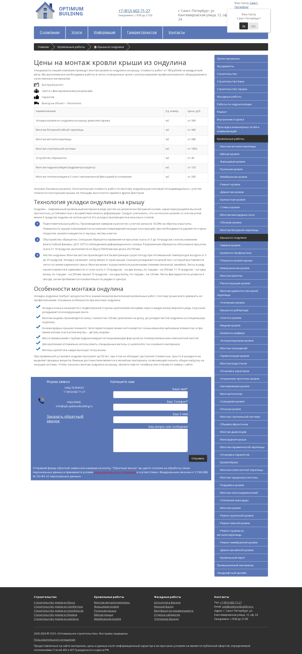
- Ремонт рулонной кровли (235, 515)
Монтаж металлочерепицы (112, 602)
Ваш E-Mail (180, 414)
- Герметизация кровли (233, 356)
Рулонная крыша (105, 610)
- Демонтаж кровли (230, 192)
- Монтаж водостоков (232, 363)
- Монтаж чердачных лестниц (237, 477)
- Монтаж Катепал (229, 394)
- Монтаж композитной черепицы (240, 470)
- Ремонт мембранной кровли (237, 542)
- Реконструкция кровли (233, 283)
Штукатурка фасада (167, 602)
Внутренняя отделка (230, 119)
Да (243, 26)
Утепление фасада (166, 619)
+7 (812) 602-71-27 (134, 10)
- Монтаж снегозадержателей (237, 493)
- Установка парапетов (233, 454)
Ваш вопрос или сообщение (168, 427)
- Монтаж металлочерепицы (236, 146)
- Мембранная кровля (232, 177)
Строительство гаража (232, 89)
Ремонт (222, 112)
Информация (104, 32)
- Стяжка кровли (228, 207)
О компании (50, 32)
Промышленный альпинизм (235, 565)
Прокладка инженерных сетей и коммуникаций (238, 129)
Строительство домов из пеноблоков (58, 610)
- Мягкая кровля (228, 154)
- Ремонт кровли (228, 184)
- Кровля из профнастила (234, 253)
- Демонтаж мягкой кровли (235, 550)
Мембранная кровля (107, 619)
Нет (253, 26)
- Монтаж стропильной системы (238, 416)
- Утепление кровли (231, 302)
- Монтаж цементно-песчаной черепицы (237, 293)
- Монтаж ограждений (232, 348)
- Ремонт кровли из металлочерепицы (230, 533)
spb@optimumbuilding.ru (237, 606)
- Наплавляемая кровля (233, 386)
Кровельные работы (230, 139)
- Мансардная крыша (231, 439)
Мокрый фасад (163, 606)
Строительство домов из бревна (55, 615)
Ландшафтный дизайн (232, 573)
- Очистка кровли (229, 318)
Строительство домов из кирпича (56, 619)
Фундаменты (225, 66)
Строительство (227, 74)
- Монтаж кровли (229, 508)
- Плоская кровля (229, 409)
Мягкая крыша (103, 615)
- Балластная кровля (231, 199)
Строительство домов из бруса (54, 602)
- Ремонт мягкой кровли (233, 523)
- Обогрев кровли (229, 222)
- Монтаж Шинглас (230, 275)
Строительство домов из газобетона (58, 606)
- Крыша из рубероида (232, 310)
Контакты (177, 32)
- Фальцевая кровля (231, 161)
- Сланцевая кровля (230, 401)
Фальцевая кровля (106, 606)
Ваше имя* (180, 389)
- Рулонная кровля (230, 169)
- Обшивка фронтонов (232, 424)
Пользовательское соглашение (54, 639)
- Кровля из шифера (231, 333)
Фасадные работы (229, 96)
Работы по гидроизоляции (234, 104)
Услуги (76, 32)
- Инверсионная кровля (233, 268)
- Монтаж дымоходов (232, 432)
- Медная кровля (228, 325)
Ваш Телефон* (177, 401)
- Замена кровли (228, 245)
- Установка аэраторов (233, 371)
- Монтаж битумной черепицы (237, 230)
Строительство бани (230, 81)
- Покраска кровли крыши (234, 260)
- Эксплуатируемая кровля (235, 340)
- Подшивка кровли (230, 485)
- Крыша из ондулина (232, 237)
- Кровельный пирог (231, 557)
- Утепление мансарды (233, 500)
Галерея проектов (142, 32)
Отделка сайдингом (167, 615)
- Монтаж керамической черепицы (241, 447)
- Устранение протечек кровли (238, 378)
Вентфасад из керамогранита (173, 610)
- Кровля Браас (227, 462)
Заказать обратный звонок (65, 418)
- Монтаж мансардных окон (236, 215)
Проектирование (228, 58)
